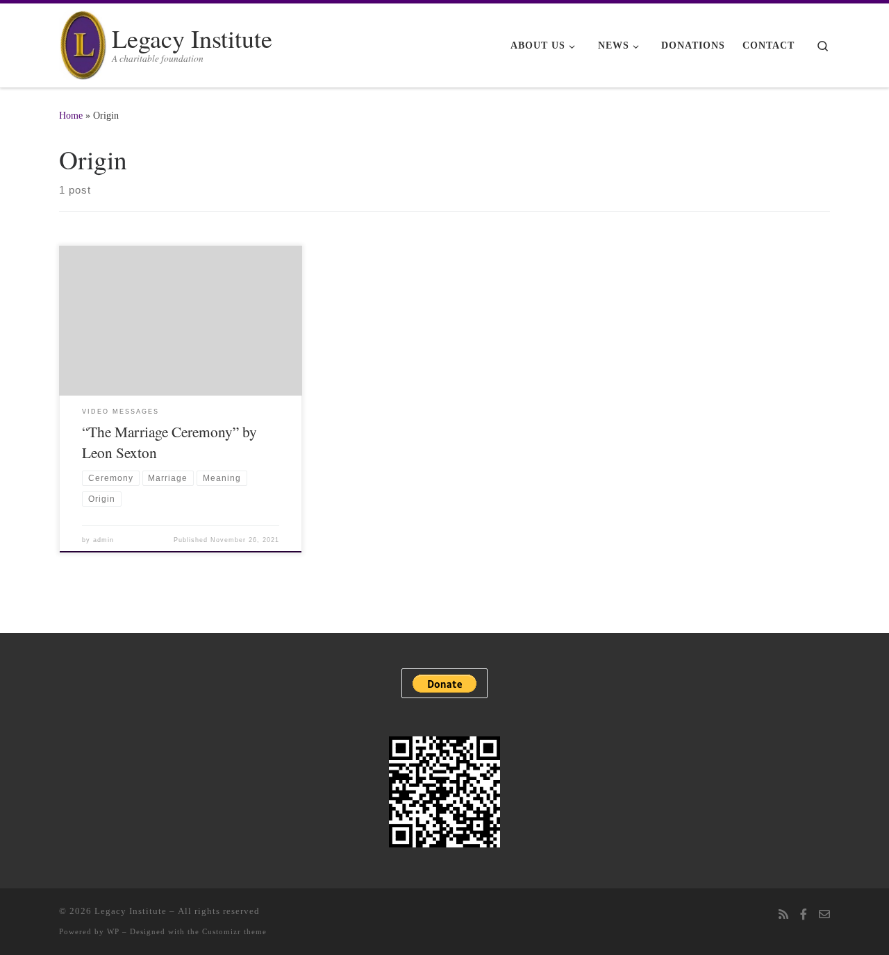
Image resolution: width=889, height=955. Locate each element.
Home (71, 115)
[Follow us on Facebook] (803, 915)
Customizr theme (234, 931)
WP (113, 931)
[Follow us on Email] (824, 915)
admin (103, 539)
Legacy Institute (130, 911)
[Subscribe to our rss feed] (783, 915)
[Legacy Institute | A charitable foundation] (83, 41)
